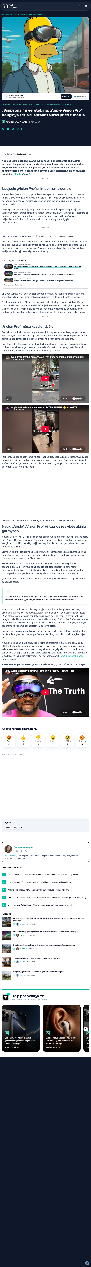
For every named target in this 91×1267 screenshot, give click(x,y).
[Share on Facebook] (8, 128)
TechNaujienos (7, 14)
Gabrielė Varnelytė (16, 121)
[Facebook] (25, 851)
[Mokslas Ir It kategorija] (14, 949)
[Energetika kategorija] (14, 924)
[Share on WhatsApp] (17, 128)
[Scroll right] (85, 1029)
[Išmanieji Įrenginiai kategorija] (3, 121)
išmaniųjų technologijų (71, 655)
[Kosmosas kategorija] (14, 935)
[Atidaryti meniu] (86, 6)
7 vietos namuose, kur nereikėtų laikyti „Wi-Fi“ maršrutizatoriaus (37, 958)
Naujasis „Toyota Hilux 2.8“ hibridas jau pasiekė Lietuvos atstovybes (38, 972)
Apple (18, 174)
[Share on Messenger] (12, 128)
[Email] (16, 851)
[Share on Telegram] (3, 128)
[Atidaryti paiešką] (80, 6)
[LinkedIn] (21, 851)
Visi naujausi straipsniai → (14, 285)
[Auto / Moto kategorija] (14, 975)
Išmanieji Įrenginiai (35, 14)
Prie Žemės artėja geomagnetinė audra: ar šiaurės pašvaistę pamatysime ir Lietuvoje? (45, 932)
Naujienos (21, 14)
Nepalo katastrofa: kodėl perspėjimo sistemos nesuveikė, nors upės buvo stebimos (44, 945)
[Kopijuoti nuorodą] (22, 128)
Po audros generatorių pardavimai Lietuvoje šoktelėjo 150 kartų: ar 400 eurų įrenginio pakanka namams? (48, 919)
